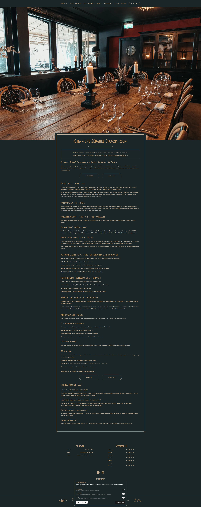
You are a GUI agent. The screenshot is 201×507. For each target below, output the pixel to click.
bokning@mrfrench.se (121, 155)
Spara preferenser (81, 502)
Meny (63, 3)
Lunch (71, 3)
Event (99, 3)
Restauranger (88, 3)
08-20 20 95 (89, 449)
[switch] (123, 490)
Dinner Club (107, 3)
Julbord (116, 3)
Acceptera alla (120, 502)
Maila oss (111, 176)
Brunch (78, 3)
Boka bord (135, 3)
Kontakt (124, 3)
